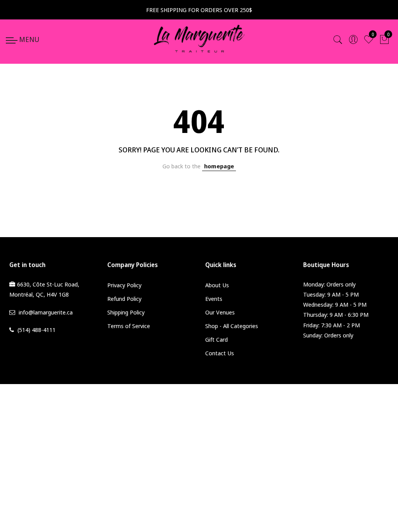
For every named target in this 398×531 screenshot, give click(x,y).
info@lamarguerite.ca (46, 312)
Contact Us (219, 353)
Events (213, 298)
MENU (29, 39)
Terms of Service (128, 326)
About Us (217, 285)
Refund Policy (124, 298)
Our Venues (220, 312)
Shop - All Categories (231, 326)
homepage (219, 166)
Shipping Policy (126, 312)
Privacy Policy (124, 285)
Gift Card (216, 339)
